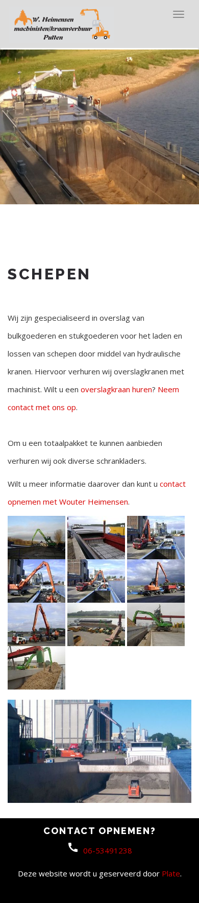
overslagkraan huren (116, 389)
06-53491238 (107, 850)
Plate (171, 873)
